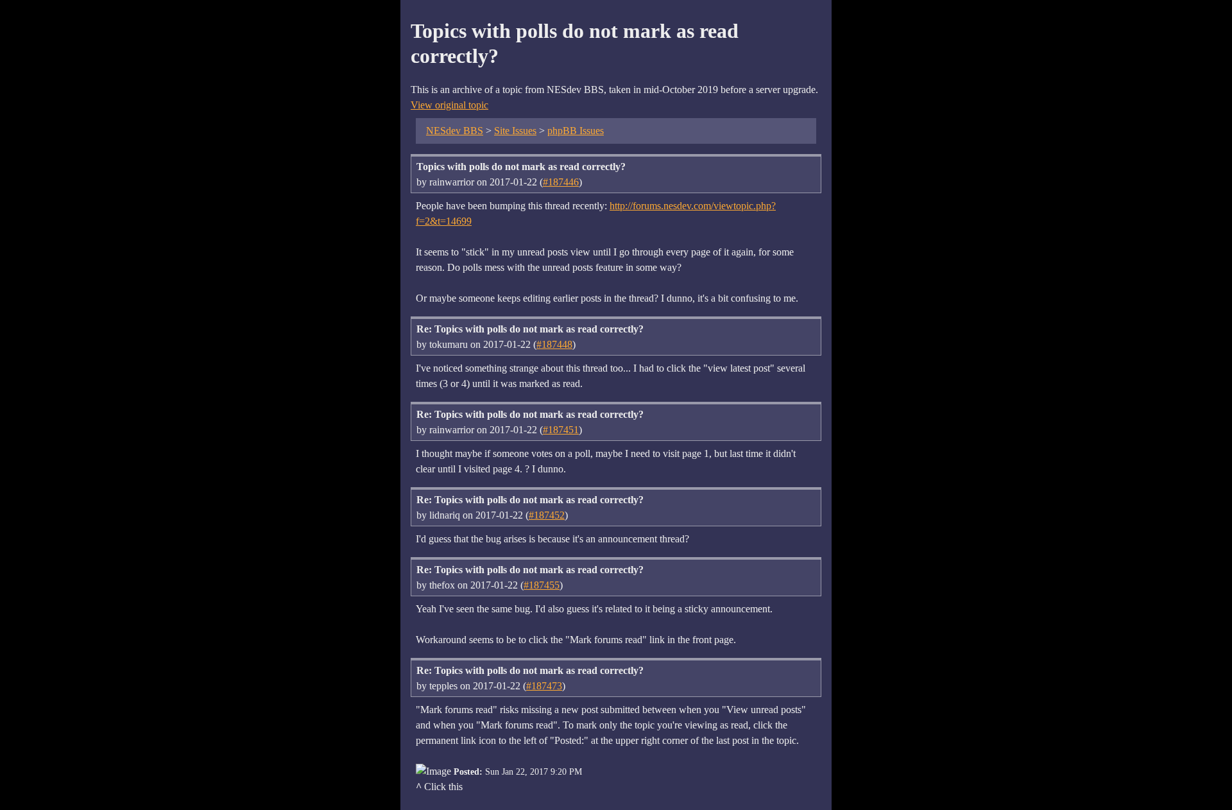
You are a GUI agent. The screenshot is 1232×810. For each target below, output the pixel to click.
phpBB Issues (575, 130)
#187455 (542, 585)
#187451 (561, 429)
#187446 (561, 182)
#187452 (547, 515)
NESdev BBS (454, 130)
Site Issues (515, 130)
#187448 (554, 344)
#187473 (544, 685)
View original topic (449, 104)
